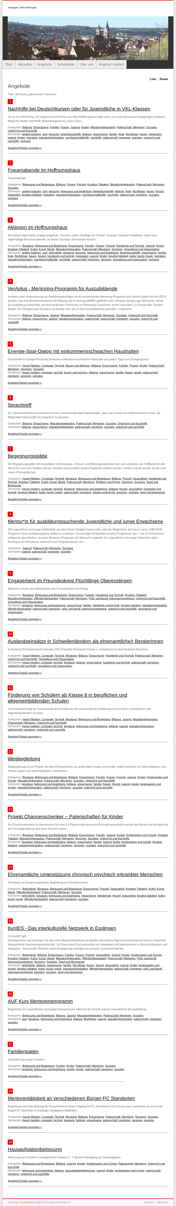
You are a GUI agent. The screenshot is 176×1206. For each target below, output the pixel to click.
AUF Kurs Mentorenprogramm (40, 1001)
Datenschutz (162, 1202)
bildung (86, 134)
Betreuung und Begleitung (38, 184)
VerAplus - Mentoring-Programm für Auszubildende (62, 288)
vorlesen (25, 141)
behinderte (55, 252)
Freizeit (81, 184)
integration (155, 134)
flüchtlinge (132, 134)
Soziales (151, 127)
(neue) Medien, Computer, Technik (43, 365)
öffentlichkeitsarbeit (19, 608)
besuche (54, 134)
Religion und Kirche (108, 482)
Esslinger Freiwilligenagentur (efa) (25, 1202)
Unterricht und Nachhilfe (22, 130)
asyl (44, 134)
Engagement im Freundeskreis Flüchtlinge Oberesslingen (70, 580)
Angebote (44, 64)
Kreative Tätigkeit (98, 184)
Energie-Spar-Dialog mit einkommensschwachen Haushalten (73, 351)
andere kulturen (31, 134)
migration (32, 137)
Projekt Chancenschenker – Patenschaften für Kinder (65, 816)
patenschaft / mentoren (117, 137)
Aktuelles (25, 64)
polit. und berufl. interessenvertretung (84, 608)
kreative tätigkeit (32, 194)
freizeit (160, 191)
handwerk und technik (60, 256)
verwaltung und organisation (130, 259)
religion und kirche (104, 492)
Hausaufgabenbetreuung (35, 1149)
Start (9, 64)
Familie (54, 127)
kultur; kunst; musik (141, 256)
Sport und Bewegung (71, 961)
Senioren (117, 249)
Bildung (27, 127)
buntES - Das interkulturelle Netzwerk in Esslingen (62, 928)
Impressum (149, 1202)
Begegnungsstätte (27, 456)
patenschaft (92, 318)
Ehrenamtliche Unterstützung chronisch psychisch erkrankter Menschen (85, 874)
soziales (137, 137)
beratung (68, 252)
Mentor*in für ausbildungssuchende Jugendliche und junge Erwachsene (85, 521)
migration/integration (51, 137)
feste (121, 134)
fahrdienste (104, 895)
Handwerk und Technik (130, 245)
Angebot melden (111, 64)
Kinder (85, 127)
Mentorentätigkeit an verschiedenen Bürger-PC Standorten (71, 1098)
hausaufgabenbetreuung (80, 1170)
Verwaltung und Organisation (142, 249)
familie (113, 134)
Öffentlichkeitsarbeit (46, 598)
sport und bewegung (152, 492)
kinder (21, 137)
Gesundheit (140, 478)
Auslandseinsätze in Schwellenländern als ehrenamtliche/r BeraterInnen (85, 641)
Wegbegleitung (24, 758)
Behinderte (29, 888)
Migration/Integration (102, 127)
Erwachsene (41, 127)
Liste (153, 79)
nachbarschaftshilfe (77, 137)
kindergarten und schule (136, 842)
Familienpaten (23, 1051)
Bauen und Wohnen (78, 365)
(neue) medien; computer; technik (42, 372)
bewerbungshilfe (71, 134)
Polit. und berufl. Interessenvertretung (111, 598)
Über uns (87, 64)
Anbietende (65, 64)
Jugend (75, 127)
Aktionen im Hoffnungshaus (37, 227)
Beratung (28, 245)
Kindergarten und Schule (141, 835)
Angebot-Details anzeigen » (25, 148)
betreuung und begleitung (76, 191)
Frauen (64, 127)
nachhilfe (96, 137)
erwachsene (100, 134)
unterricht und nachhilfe (130, 427)
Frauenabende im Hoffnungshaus (44, 170)
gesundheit (135, 489)
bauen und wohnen (75, 372)
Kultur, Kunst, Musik (42, 249)
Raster (164, 79)
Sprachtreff (19, 405)
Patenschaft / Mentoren (131, 127)
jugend (12, 137)
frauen (143, 134)
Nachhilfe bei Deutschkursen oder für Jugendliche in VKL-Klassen (79, 108)
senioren (106, 259)
